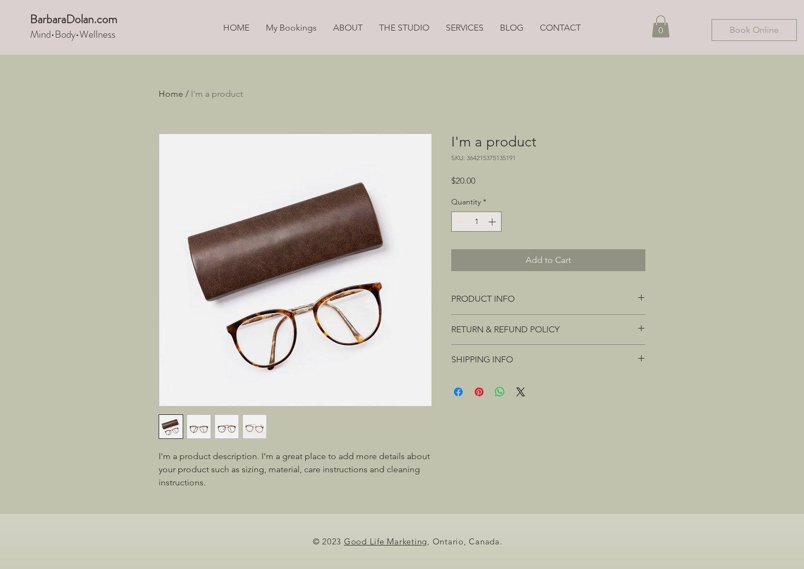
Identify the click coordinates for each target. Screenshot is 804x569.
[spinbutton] (476, 221)
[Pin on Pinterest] (479, 391)
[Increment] (493, 221)
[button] (660, 26)
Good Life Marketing (385, 541)
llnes (103, 34)
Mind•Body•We (62, 34)
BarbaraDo (55, 18)
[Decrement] (460, 221)
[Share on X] (520, 391)
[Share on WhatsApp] (499, 391)
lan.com (99, 18)
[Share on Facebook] (458, 391)
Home (171, 94)
